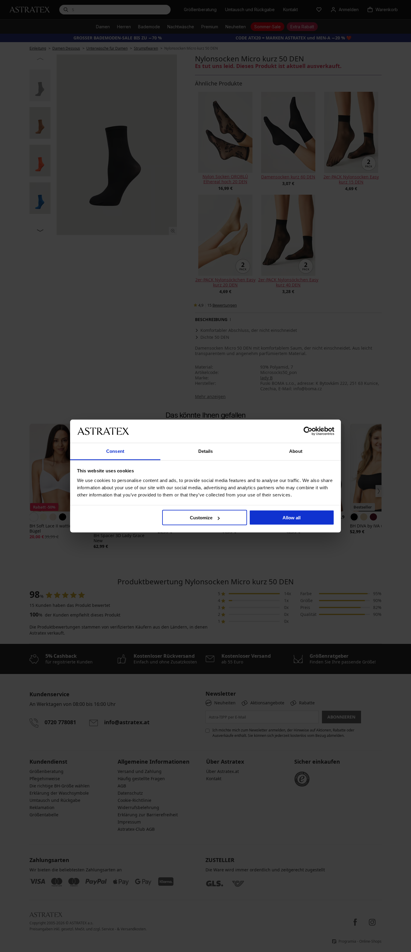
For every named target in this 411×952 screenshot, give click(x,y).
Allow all (292, 517)
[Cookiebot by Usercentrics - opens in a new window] (308, 431)
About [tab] (295, 450)
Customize (201, 517)
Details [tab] (205, 450)
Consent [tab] (115, 450)
